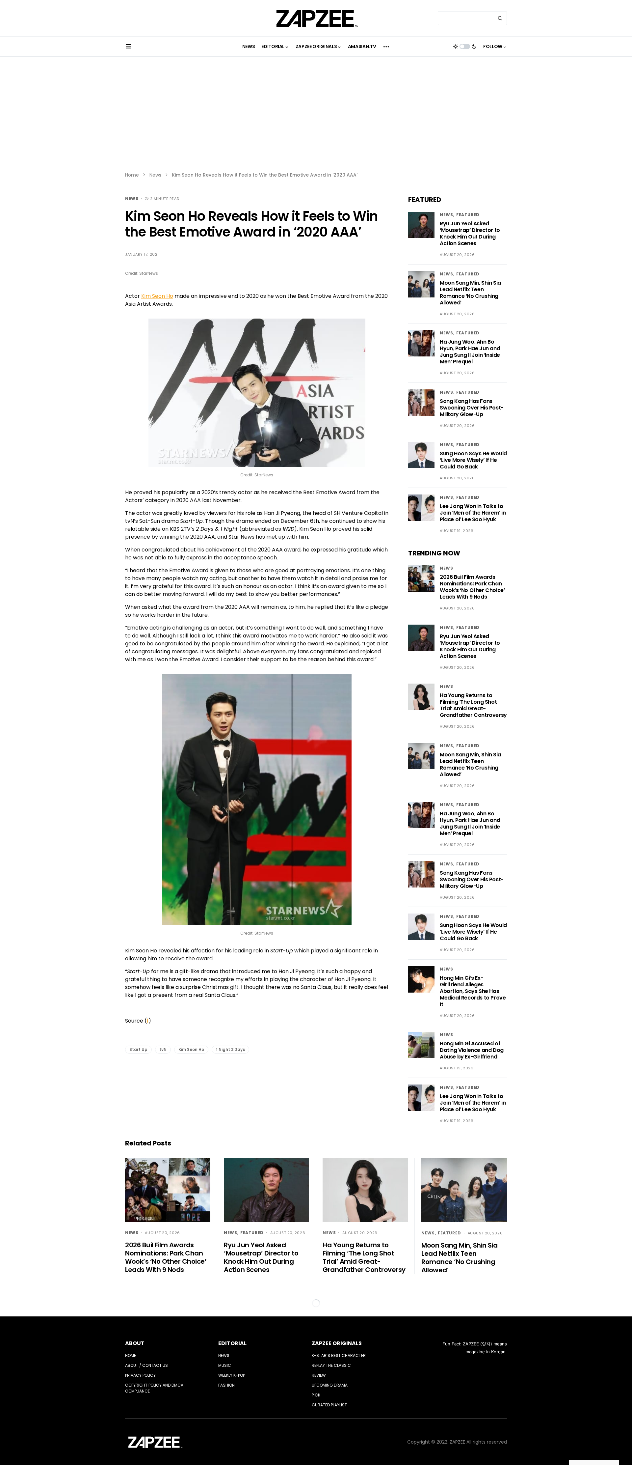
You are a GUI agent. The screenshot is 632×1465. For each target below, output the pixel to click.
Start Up (138, 1049)
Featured (468, 214)
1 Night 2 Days (230, 1049)
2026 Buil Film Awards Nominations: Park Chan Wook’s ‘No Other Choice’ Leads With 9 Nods (472, 587)
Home (132, 175)
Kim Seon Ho (157, 296)
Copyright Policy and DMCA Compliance (154, 1388)
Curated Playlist (329, 1405)
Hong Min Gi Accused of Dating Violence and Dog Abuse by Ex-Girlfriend (472, 1050)
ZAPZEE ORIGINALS (337, 1343)
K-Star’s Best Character (339, 1355)
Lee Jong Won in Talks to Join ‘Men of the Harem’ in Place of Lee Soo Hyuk (473, 512)
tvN (163, 1049)
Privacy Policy (140, 1375)
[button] (128, 46)
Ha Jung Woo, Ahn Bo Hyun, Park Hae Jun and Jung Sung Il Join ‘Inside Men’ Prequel (470, 351)
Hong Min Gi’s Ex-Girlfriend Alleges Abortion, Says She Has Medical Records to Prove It (473, 991)
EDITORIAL (232, 1343)
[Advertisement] (316, 118)
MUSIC (224, 1365)
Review (319, 1375)
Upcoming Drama (330, 1385)
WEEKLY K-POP (231, 1375)
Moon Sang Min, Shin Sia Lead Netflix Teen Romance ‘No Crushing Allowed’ (470, 292)
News (155, 175)
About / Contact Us (146, 1365)
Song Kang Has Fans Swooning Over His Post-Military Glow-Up (472, 407)
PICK (316, 1395)
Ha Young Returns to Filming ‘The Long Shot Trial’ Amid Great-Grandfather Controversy (473, 705)
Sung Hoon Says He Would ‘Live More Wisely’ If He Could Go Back (473, 460)
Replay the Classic (331, 1365)
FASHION (226, 1385)
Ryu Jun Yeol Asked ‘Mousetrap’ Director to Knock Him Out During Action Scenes (470, 233)
